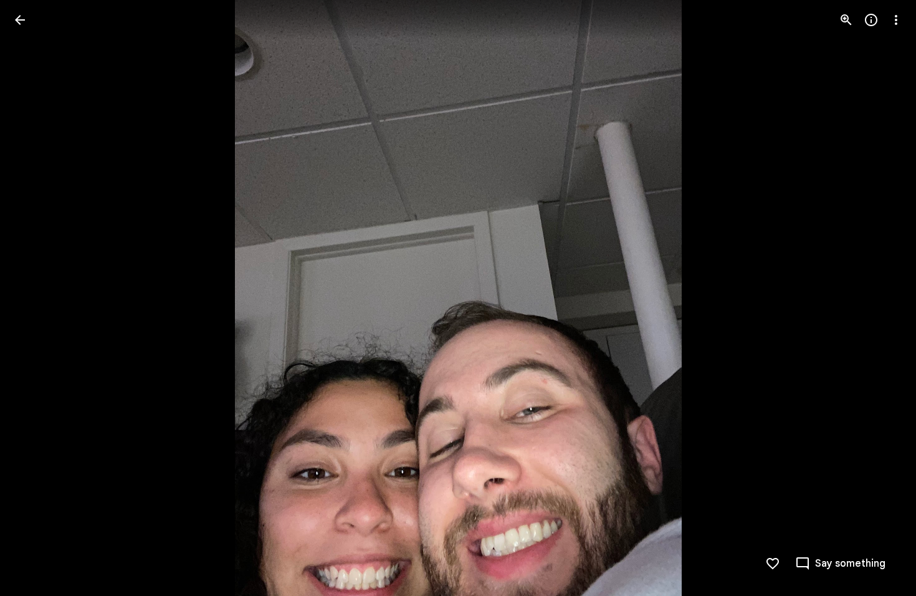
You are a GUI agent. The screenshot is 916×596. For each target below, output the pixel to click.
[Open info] (871, 19)
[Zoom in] (846, 19)
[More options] (896, 19)
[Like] (772, 563)
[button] (34, 298)
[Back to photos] (20, 20)
